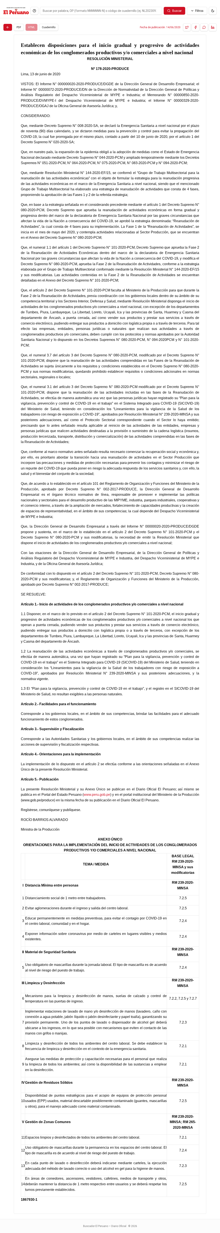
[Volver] (7, 27)
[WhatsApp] (204, 27)
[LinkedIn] (213, 27)
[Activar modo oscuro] (213, 11)
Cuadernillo (48, 27)
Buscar (177, 10)
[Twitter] (187, 27)
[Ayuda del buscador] (34, 11)
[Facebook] (195, 27)
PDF (19, 27)
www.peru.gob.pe (97, 794)
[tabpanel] (110, 624)
